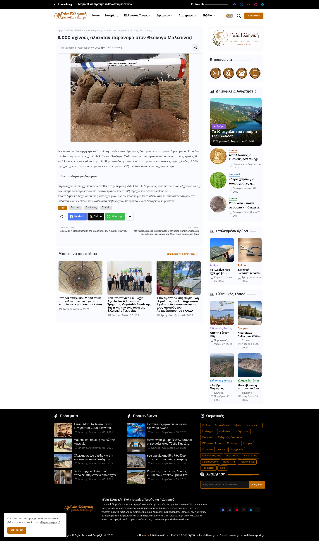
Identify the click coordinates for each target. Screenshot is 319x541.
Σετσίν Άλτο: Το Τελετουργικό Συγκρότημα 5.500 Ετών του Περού (93, 426)
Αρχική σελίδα (65, 31)
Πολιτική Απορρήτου (182, 535)
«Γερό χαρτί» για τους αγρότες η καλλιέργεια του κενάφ (241, 182)
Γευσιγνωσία (253, 425)
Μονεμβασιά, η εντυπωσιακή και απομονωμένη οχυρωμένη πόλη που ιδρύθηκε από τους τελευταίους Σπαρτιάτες (249, 387)
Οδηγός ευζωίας (211, 456)
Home (96, 15)
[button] (229, 16)
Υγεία (222, 468)
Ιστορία (110, 15)
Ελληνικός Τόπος (136, 15)
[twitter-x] (241, 4)
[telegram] (262, 4)
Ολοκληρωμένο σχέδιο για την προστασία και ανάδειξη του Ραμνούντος (125, 4)
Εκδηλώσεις (242, 431)
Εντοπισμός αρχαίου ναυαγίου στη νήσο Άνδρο (167, 426)
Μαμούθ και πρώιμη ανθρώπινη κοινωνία (95, 442)
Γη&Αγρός (91, 208)
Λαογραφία (186, 15)
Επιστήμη (232, 443)
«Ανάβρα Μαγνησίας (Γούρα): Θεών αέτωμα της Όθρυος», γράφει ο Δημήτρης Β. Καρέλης (221, 387)
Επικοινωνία (157, 535)
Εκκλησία (207, 437)
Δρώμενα (163, 15)
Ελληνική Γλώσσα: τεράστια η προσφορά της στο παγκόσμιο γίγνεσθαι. (249, 272)
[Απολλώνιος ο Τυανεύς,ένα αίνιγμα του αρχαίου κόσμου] (218, 156)
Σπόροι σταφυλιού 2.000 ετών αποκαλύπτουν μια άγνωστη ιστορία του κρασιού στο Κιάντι (80, 301)
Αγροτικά (75, 208)
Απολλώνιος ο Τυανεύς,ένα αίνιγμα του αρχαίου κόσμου (244, 158)
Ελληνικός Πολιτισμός (230, 437)
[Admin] (257, 509)
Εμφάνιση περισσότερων (181, 254)
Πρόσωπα (229, 462)
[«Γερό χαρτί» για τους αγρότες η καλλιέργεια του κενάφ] (218, 180)
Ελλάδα (79, 31)
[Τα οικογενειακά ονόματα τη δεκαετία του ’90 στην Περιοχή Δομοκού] (218, 204)
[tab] (96, 16)
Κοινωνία (207, 449)
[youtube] (248, 4)
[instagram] (255, 4)
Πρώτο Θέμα (247, 462)
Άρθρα (206, 425)
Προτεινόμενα (210, 462)
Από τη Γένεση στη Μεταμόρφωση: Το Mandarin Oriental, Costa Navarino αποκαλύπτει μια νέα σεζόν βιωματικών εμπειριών (221, 335)
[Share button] (129, 216)
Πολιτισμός (250, 456)
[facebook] (234, 4)
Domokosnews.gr (229, 535)
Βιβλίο (207, 15)
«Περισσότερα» (48, 522)
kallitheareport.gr (254, 535)
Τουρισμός (208, 468)
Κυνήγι (221, 449)
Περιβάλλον (232, 456)
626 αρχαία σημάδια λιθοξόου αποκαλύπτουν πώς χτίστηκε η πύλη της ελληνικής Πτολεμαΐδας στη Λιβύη (168, 458)
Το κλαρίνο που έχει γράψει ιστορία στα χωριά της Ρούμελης (222, 272)
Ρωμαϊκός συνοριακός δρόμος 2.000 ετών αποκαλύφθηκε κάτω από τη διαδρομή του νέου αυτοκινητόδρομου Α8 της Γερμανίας (168, 473)
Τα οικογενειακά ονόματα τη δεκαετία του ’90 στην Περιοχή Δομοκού (245, 206)
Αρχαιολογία (222, 425)
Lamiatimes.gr (207, 535)
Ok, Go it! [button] (17, 530)
